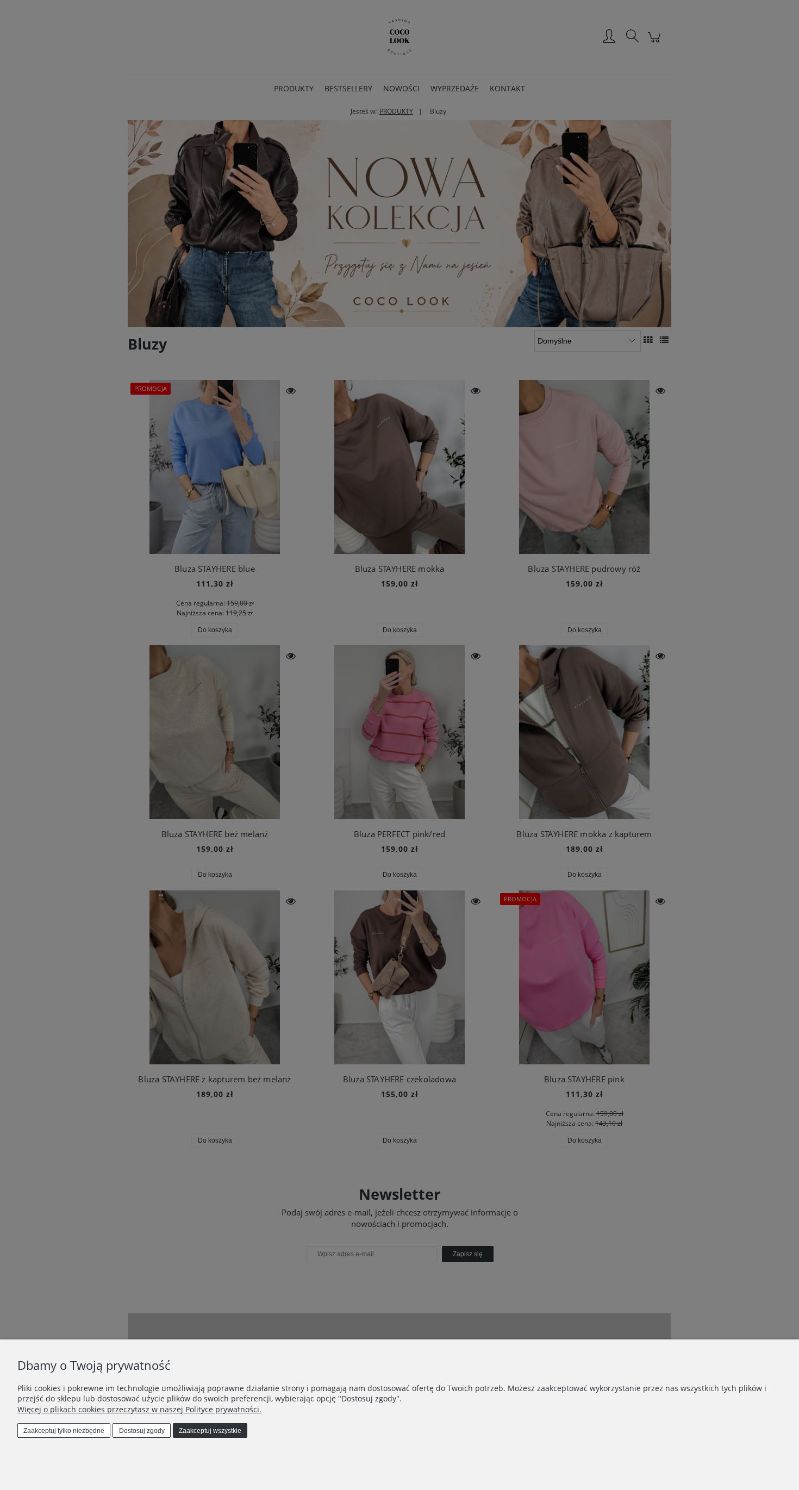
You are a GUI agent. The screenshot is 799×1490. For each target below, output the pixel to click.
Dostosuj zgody (142, 1431)
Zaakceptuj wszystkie (210, 1431)
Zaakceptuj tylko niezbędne (63, 1431)
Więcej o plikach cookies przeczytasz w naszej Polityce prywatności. (139, 1409)
